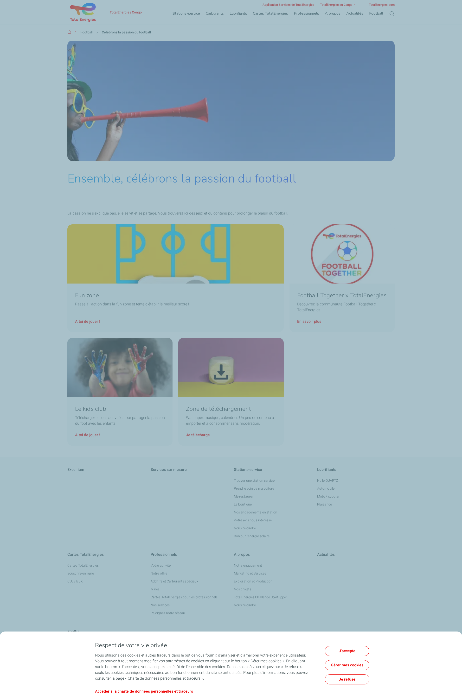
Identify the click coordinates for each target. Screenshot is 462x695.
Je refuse (347, 679)
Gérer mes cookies (347, 665)
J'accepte (347, 651)
